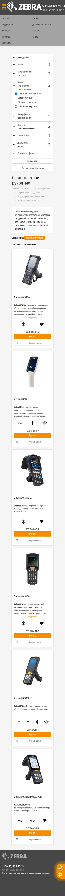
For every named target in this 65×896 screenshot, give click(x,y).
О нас (35, 36)
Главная (15, 189)
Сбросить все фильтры (33, 168)
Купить (32, 336)
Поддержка (7, 24)
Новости (6, 30)
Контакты (6, 43)
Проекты (6, 36)
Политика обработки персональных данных (26, 873)
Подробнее (32, 318)
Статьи (35, 30)
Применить (32, 161)
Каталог (6, 18)
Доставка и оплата (41, 24)
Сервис (36, 18)
